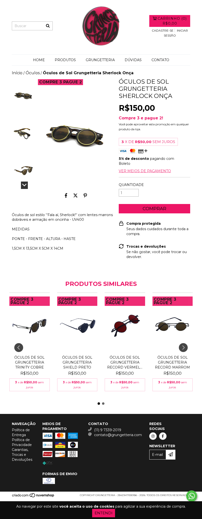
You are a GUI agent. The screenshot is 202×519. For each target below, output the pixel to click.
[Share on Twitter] (75, 195)
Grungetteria (100, 60)
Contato (160, 60)
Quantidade (131, 185)
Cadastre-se (162, 30)
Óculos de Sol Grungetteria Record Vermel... (124, 362)
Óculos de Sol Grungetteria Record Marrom (172, 362)
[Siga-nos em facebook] (163, 436)
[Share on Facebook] (66, 195)
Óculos (33, 73)
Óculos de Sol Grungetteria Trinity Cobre (29, 362)
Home (39, 60)
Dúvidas (133, 60)
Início (17, 73)
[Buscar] (48, 25)
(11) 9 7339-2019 (107, 430)
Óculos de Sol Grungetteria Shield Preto (77, 362)
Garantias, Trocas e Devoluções (22, 454)
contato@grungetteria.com (118, 435)
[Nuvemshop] (33, 496)
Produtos (65, 60)
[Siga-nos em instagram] (153, 436)
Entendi (104, 513)
